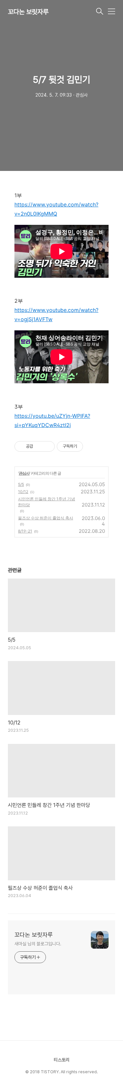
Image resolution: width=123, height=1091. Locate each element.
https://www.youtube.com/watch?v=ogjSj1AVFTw (56, 314)
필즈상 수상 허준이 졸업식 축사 (45, 517)
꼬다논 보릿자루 (28, 12)
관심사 (24, 473)
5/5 (21, 484)
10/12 (23, 491)
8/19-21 (25, 531)
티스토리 (62, 1059)
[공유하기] (39, 446)
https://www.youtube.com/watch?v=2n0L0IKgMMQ (56, 209)
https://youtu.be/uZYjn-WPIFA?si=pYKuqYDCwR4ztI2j (52, 420)
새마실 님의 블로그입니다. (37, 943)
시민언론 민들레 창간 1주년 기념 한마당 (46, 501)
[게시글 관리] (47, 446)
